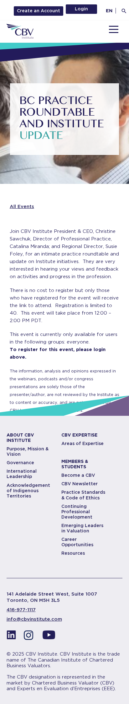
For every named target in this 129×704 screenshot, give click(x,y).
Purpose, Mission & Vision (28, 451)
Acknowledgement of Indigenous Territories (28, 490)
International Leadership (22, 474)
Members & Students (74, 464)
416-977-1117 (21, 610)
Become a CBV (78, 475)
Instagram (30, 636)
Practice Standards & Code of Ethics (83, 495)
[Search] (124, 11)
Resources (73, 553)
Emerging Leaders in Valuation (82, 528)
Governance (20, 462)
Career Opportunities (77, 542)
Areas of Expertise (82, 443)
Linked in (11, 636)
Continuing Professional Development (76, 512)
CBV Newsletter (79, 483)
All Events (22, 206)
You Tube (49, 636)
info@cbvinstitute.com (34, 619)
